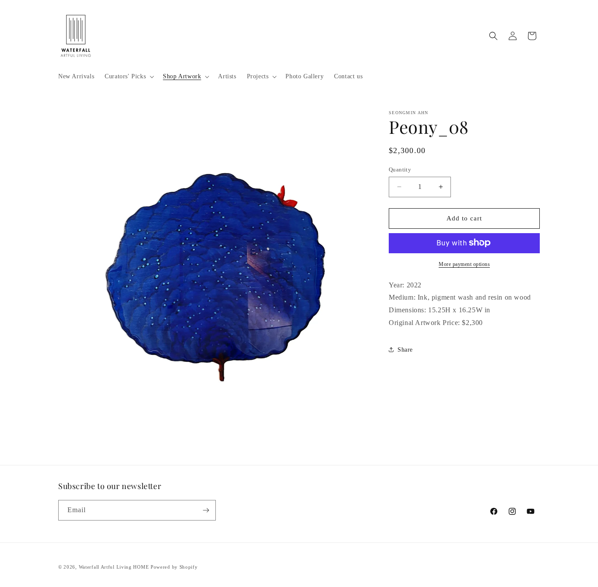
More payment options (464, 264)
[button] (128, 76)
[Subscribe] (205, 510)
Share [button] (405, 349)
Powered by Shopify (174, 567)
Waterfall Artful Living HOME (114, 567)
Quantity (400, 169)
